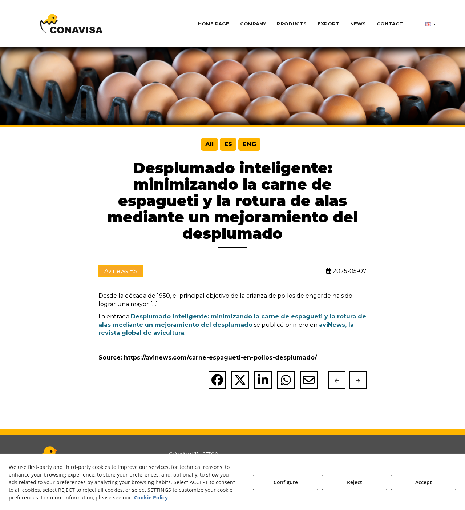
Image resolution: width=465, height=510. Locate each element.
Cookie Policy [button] (151, 497)
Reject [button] (354, 482)
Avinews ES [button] (120, 271)
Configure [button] (286, 482)
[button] (71, 24)
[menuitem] (214, 24)
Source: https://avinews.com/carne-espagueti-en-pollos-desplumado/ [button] (207, 357)
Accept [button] (423, 482)
